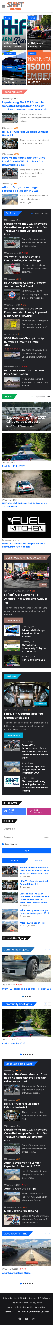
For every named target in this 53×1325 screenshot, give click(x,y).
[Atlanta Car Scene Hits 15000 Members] (39, 67)
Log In (27, 850)
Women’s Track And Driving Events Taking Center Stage (22, 258)
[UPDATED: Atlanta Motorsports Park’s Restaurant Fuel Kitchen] (26, 524)
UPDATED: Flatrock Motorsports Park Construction (24, 372)
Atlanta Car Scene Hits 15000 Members (38, 82)
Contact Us (9, 1312)
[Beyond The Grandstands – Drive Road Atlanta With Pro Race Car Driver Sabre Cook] (10, 173)
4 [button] (30, 996)
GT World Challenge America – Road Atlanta (13, 83)
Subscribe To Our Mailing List (20, 1307)
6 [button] (32, 1054)
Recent (38, 860)
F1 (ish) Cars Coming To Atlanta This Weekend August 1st (25, 599)
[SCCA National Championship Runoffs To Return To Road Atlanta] (12, 353)
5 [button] (30, 1054)
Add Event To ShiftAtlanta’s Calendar (32, 1312)
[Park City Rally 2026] (26, 447)
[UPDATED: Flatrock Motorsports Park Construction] (12, 382)
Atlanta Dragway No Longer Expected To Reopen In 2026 (20, 188)
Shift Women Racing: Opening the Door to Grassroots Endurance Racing (35, 786)
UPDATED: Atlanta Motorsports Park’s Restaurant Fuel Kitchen (23, 545)
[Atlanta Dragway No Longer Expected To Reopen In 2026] (10, 199)
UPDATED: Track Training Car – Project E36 (26, 988)
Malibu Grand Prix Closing (21, 1211)
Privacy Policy (36, 1303)
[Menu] (3, 7)
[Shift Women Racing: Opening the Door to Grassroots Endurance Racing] (14, 32)
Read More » (14, 620)
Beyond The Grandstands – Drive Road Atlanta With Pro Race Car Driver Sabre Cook (23, 161)
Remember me (10, 844)
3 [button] (27, 996)
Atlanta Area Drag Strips (33, 922)
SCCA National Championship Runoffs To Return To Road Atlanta (24, 341)
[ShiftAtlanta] (15, 6)
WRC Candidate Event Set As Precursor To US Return (24, 505)
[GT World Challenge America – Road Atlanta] (14, 67)
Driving (8, 396)
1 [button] (23, 996)
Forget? (46, 837)
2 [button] (25, 996)
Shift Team (12, 426)
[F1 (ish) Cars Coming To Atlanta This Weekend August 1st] (39, 32)
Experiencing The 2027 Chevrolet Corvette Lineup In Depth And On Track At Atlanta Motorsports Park (24, 105)
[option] (26, 50)
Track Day (39, 213)
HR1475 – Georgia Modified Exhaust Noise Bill (23, 716)
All (32, 213)
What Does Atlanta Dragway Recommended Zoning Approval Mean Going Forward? (25, 312)
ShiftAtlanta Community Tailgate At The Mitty (34, 648)
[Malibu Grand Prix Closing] (12, 1219)
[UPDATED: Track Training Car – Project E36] (26, 968)
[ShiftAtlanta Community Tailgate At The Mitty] (12, 645)
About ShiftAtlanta (19, 1303)
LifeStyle (11, 676)
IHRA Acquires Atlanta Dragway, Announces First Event (25, 284)
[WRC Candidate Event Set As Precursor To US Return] (26, 484)
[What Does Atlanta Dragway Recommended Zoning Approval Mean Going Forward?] (12, 324)
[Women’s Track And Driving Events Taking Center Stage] (12, 269)
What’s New (40, 1307)
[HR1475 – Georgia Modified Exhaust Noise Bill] (10, 143)
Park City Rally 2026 (13, 466)
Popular (15, 860)
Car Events (10, 53)
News (7, 18)
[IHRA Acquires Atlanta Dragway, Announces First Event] (12, 294)
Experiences (40, 396)
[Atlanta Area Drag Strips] (10, 926)
